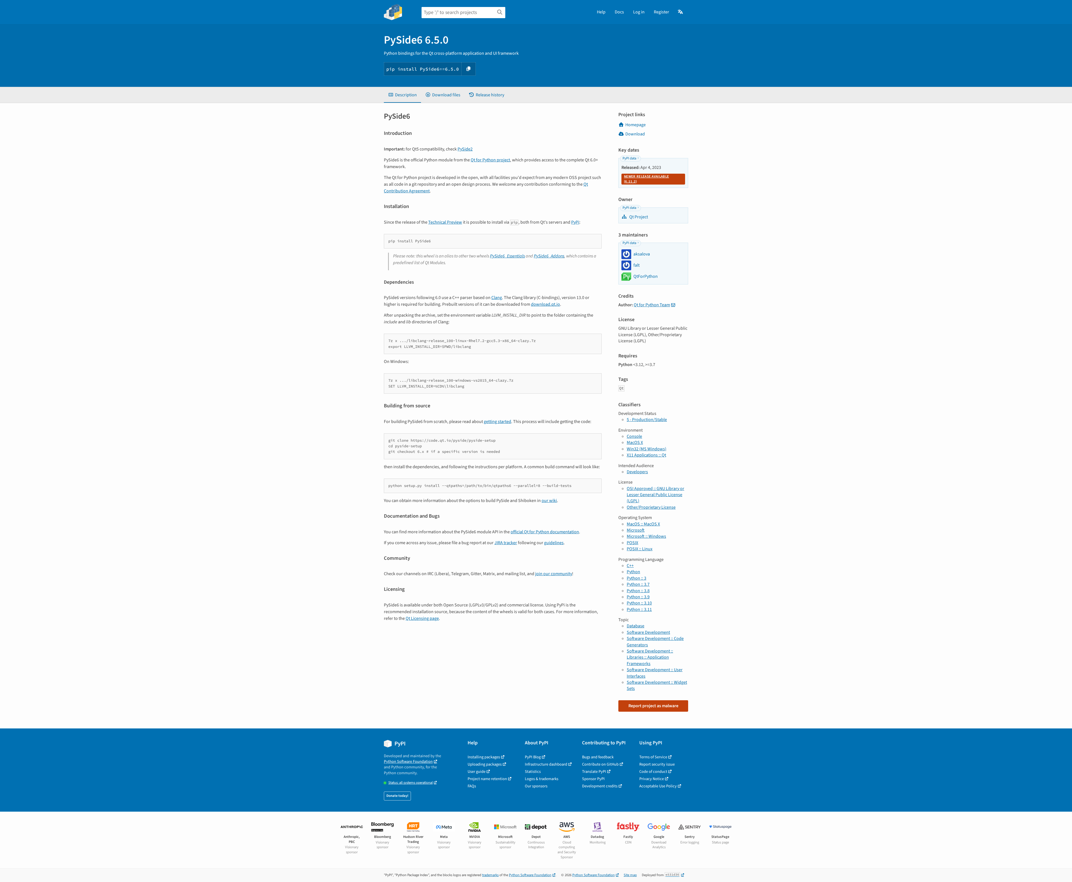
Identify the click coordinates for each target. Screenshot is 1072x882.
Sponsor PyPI (593, 779)
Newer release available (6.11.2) (646, 179)
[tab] (402, 95)
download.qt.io (545, 304)
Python (633, 572)
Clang (496, 298)
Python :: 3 (636, 578)
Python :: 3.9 (638, 597)
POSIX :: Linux (639, 549)
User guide (476, 772)
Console (634, 436)
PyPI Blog (533, 757)
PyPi (575, 222)
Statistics (533, 772)
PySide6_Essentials (507, 256)
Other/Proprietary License (651, 507)
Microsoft (636, 530)
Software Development (648, 632)
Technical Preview (445, 222)
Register (661, 12)
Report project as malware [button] (653, 706)
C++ (630, 566)
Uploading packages (485, 764)
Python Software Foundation (408, 761)
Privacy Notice (651, 779)
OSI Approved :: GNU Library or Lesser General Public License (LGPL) (655, 495)
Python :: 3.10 (639, 603)
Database (635, 626)
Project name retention (487, 779)
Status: (410, 782)
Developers (637, 472)
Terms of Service (653, 757)
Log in (639, 12)
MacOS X (635, 442)
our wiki (549, 501)
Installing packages (484, 757)
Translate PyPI (594, 772)
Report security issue (657, 764)
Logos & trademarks (541, 779)
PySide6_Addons (549, 256)
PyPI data (629, 158)
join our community (553, 574)
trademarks (490, 875)
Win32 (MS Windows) (646, 449)
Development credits (600, 786)
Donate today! (397, 795)
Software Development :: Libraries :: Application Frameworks (650, 657)
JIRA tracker (505, 543)
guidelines (554, 543)
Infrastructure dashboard (546, 764)
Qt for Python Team (652, 305)
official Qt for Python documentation (545, 532)
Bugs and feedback (598, 757)
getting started (497, 422)
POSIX (632, 543)
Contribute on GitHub (600, 764)
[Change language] (680, 12)
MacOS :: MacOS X (643, 524)
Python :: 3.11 (639, 609)
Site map (630, 875)
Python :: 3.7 (638, 584)
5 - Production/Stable (647, 420)
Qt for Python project (490, 160)
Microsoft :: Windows (646, 536)
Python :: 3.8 (638, 591)
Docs (619, 12)
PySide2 (465, 149)
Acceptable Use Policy (658, 786)
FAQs (472, 786)
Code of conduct (653, 772)
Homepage (635, 125)
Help (601, 12)
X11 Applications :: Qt (646, 455)
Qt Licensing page (422, 618)
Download (635, 134)
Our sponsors (536, 786)
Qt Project (638, 217)
